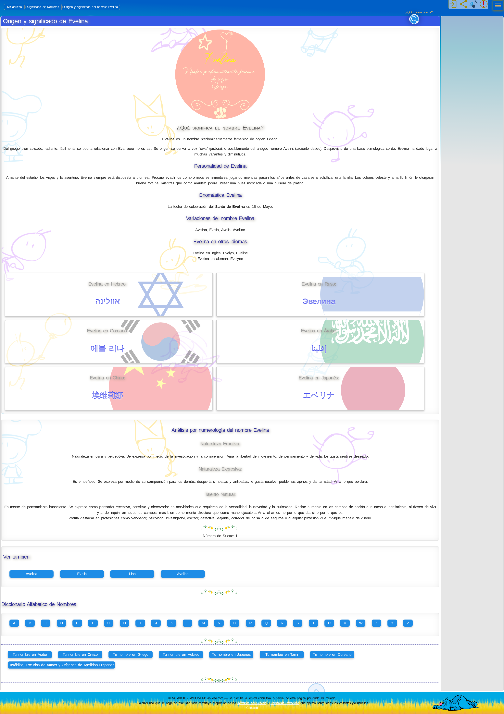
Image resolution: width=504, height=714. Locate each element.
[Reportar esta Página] (483, 4)
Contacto (252, 707)
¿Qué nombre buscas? (419, 12)
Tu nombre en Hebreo (181, 654)
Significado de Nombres (43, 7)
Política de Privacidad (285, 703)
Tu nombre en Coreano (332, 654)
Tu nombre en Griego (130, 654)
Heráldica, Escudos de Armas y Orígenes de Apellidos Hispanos (61, 665)
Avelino (183, 574)
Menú (496, 5)
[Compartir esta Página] (463, 4)
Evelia (82, 574)
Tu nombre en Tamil (281, 654)
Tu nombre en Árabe (30, 654)
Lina (132, 574)
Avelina (31, 574)
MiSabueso (14, 7)
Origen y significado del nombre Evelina (91, 7)
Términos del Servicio (251, 703)
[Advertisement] (472, 41)
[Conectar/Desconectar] (453, 4)
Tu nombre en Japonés (231, 654)
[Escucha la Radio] (473, 4)
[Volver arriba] (316, 692)
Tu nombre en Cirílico (80, 654)
